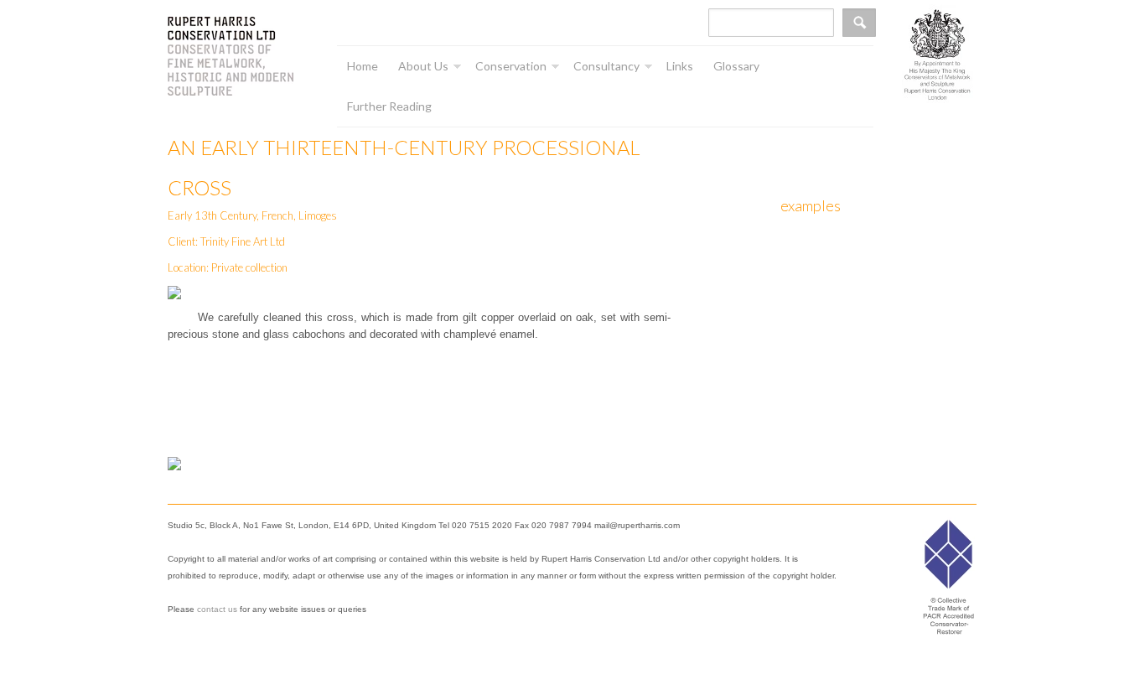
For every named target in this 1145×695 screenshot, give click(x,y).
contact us (217, 609)
